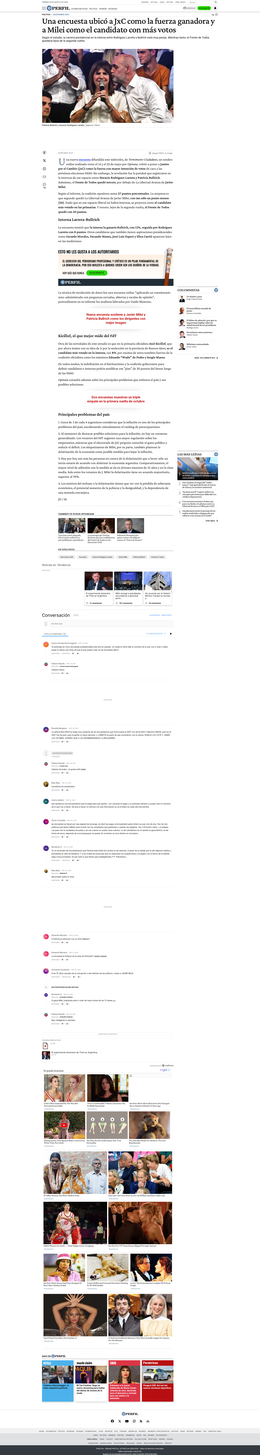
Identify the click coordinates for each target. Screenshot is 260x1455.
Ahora (41, 1431)
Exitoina (190, 1431)
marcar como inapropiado (166, 655)
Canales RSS (93, 1443)
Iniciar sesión (155, 615)
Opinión (103, 9)
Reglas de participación (153, 1443)
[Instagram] (134, 1421)
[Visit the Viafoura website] (167, 1065)
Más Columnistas (205, 358)
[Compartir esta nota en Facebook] (44, 152)
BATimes (151, 1435)
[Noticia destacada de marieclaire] (91, 1364)
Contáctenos (119, 1443)
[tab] (55, 634)
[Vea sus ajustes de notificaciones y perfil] (215, 8)
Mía (144, 1435)
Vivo (205, 1431)
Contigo (109, 1439)
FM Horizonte (161, 1435)
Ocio (116, 1431)
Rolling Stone (140, 1439)
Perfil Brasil (180, 2)
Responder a (64, 666)
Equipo (139, 1443)
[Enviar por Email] (44, 176)
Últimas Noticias (79, 9)
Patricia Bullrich (139, 557)
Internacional (91, 1431)
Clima (101, 1431)
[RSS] (141, 1421)
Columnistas (188, 290)
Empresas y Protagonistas (159, 1431)
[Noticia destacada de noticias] (58, 1364)
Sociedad (112, 9)
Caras (162, 2)
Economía (70, 1431)
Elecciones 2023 (67, 557)
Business (145, 2)
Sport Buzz (152, 1439)
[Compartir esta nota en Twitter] (44, 160)
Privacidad (130, 1443)
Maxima (170, 1439)
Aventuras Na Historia (124, 1439)
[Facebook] (112, 1421)
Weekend (111, 1435)
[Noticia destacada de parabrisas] (157, 1364)
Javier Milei (122, 557)
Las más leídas (189, 454)
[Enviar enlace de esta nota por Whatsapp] (44, 168)
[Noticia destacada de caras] (124, 1364)
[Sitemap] (148, 1421)
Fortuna (120, 1435)
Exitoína (170, 2)
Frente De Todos (157, 557)
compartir (157, 653)
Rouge (138, 1435)
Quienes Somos (106, 1443)
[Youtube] (127, 1421)
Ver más (210, 521)
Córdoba (123, 1431)
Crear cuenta (166, 615)
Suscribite (204, 8)
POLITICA (46, 14)
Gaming (198, 1431)
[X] (119, 1421)
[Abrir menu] (44, 8)
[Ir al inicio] (58, 8)
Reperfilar (133, 1431)
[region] (107, 840)
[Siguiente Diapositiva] (171, 591)
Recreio (162, 1439)
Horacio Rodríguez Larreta (102, 557)
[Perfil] (58, 1356)
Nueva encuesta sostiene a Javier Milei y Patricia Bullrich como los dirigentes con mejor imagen (115, 319)
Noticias (154, 2)
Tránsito (168, 1443)
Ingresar (191, 8)
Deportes (108, 1431)
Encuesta (82, 557)
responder (55, 653)
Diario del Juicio (214, 1431)
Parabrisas (130, 1435)
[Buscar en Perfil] (216, 2)
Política (93, 9)
